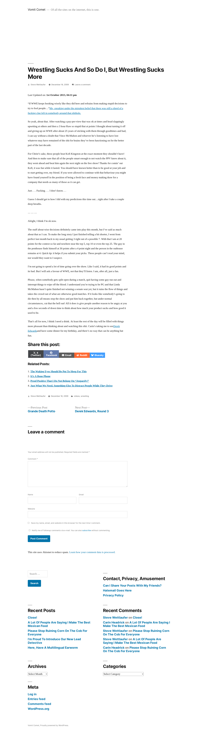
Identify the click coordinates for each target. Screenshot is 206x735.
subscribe (86, 530)
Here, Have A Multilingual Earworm (53, 647)
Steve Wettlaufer (38, 84)
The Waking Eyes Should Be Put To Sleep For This (58, 371)
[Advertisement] (103, 37)
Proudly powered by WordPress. (54, 725)
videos (77, 396)
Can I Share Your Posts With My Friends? (132, 585)
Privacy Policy (113, 595)
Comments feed (39, 704)
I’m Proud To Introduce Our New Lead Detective (54, 640)
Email (81, 494)
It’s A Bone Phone (40, 376)
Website (31, 509)
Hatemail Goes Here (117, 590)
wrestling (85, 396)
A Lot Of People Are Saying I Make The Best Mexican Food (59, 624)
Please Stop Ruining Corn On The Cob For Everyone (57, 632)
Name (30, 494)
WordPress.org (38, 709)
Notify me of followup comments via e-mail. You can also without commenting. (70, 530)
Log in (32, 694)
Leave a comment (82, 84)
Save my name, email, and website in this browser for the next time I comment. (65, 523)
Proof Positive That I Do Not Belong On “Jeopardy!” (59, 381)
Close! (32, 617)
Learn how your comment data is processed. (92, 552)
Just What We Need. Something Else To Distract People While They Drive (71, 385)
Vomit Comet (36, 9)
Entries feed (36, 699)
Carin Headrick (113, 622)
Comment (33, 459)
